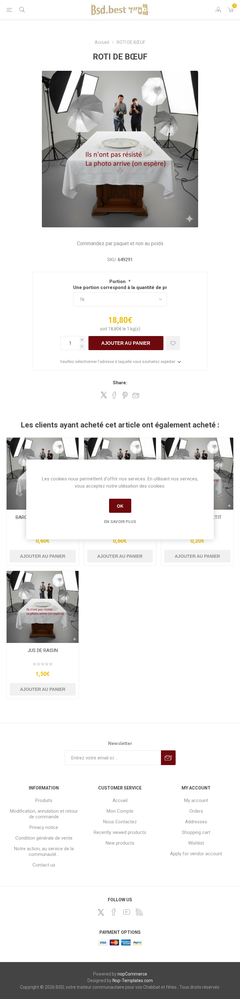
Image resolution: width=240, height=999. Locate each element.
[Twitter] (101, 912)
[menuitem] (44, 800)
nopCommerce (132, 973)
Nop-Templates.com (132, 980)
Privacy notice (43, 827)
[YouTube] (127, 912)
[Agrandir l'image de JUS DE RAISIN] (43, 607)
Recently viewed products (120, 832)
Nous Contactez (120, 822)
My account (196, 800)
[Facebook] (114, 912)
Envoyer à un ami (135, 395)
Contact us (43, 865)
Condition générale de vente (43, 838)
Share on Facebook (114, 395)
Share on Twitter (104, 395)
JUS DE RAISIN (43, 650)
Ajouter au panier (125, 343)
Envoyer (168, 757)
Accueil (120, 800)
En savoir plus (120, 521)
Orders (196, 811)
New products (120, 843)
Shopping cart (196, 832)
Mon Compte (120, 811)
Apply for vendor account (196, 854)
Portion (118, 281)
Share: (120, 383)
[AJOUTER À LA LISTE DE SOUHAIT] (173, 343)
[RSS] (139, 912)
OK (120, 505)
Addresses (196, 822)
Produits (43, 800)
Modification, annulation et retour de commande (44, 814)
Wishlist (196, 843)
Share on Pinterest (125, 395)
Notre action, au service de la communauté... (44, 851)
